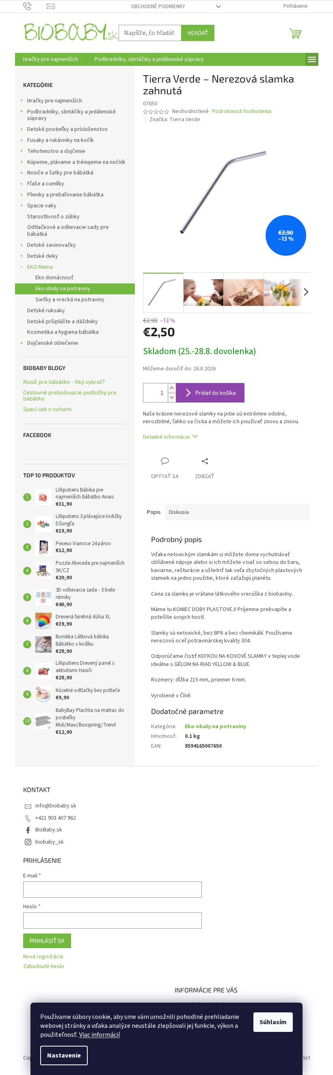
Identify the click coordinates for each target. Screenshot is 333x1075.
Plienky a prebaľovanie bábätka (65, 195)
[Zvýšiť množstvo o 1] (172, 388)
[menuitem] (50, 59)
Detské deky (42, 256)
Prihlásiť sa (47, 940)
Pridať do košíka (215, 392)
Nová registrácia (43, 957)
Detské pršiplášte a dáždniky (62, 322)
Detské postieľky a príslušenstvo (67, 129)
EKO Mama (40, 267)
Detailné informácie (166, 437)
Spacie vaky (41, 206)
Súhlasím (273, 1022)
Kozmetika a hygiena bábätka (63, 332)
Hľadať (198, 32)
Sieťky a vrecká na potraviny (69, 300)
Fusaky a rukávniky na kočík (60, 140)
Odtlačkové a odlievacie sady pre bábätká (68, 230)
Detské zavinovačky (51, 245)
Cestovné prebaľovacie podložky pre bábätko (70, 395)
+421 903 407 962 (55, 818)
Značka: (174, 119)
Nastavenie (64, 1055)
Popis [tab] (154, 512)
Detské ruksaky (46, 311)
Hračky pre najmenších (54, 101)
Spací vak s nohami (47, 409)
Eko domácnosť (54, 278)
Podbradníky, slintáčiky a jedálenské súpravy (71, 115)
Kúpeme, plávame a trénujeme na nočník (76, 162)
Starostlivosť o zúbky (53, 217)
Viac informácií (99, 1034)
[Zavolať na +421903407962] (35, 6)
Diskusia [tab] (179, 512)
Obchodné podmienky (158, 6)
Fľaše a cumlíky (45, 184)
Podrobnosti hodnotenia (241, 111)
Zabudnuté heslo (43, 967)
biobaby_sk (49, 842)
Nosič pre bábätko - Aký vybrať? (64, 382)
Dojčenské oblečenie (52, 343)
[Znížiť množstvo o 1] (172, 397)
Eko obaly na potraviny (62, 289)
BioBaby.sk (48, 830)
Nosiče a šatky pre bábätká (60, 173)
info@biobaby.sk (55, 806)
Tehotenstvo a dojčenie (56, 151)
